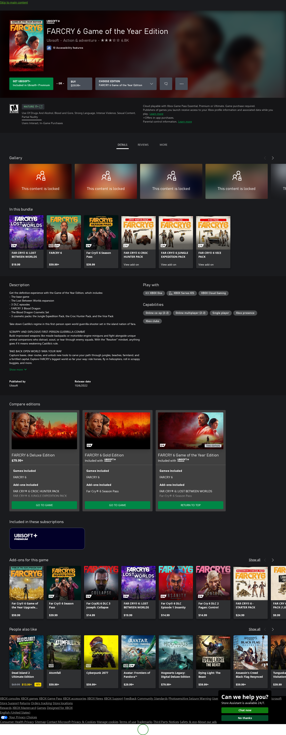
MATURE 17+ (31, 106)
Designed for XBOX (60, 708)
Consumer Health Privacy (17, 722)
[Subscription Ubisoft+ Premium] (47, 539)
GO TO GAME (44, 505)
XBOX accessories (74, 698)
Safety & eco (188, 722)
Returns (25, 703)
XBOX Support (113, 698)
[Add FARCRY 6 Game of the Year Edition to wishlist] (166, 84)
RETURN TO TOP (191, 505)
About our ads (207, 722)
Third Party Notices (166, 722)
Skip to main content (14, 2)
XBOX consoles (10, 698)
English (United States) (15, 712)
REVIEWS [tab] (143, 144)
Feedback (130, 698)
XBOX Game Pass (50, 698)
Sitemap (40, 722)
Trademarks (145, 722)
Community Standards (152, 698)
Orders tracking (41, 703)
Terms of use (127, 722)
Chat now (245, 710)
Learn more (156, 114)
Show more (16, 369)
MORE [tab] (163, 144)
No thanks (245, 718)
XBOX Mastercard (24, 708)
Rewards (6, 708)
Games (41, 708)
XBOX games (29, 698)
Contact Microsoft (59, 722)
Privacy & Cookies (83, 722)
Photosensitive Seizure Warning (189, 698)
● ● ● (181, 84)
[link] (26, 241)
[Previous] (265, 158)
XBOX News (95, 698)
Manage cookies (107, 722)
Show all (254, 560)
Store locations (63, 703)
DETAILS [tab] (122, 144)
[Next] (273, 158)
